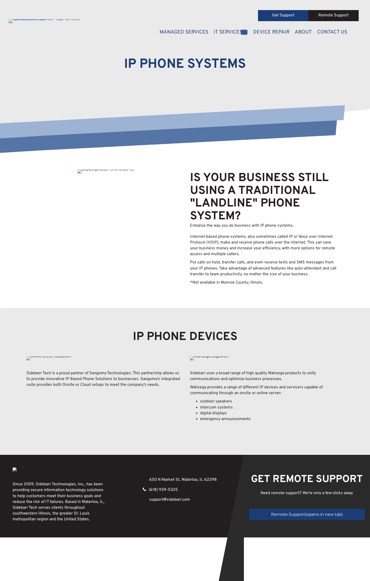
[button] (283, 15)
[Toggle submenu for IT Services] (244, 32)
